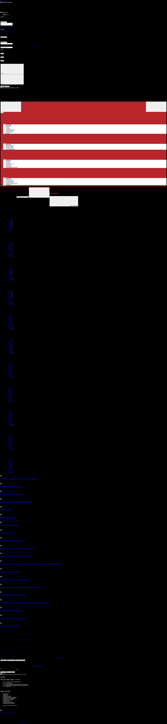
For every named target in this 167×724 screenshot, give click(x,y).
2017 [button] (7, 435)
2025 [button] (7, 242)
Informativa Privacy (7, 696)
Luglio (10, 226)
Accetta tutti (20, 660)
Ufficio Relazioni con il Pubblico (10, 697)
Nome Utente (15, 23)
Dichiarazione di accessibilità (9, 698)
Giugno (10, 225)
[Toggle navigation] (11, 107)
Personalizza (3, 660)
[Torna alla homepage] (83, 87)
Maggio (10, 223)
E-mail (14, 43)
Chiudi (2, 53)
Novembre (10, 231)
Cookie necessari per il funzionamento (9, 669)
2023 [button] (7, 290)
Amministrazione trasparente (9, 703)
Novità (51, 189)
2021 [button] (7, 338)
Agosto (10, 227)
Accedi (2, 16)
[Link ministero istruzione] (6, 2)
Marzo (10, 221)
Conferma (7, 86)
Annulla (2, 86)
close (2, 112)
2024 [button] (7, 266)
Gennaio (10, 219)
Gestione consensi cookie (8, 702)
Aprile (10, 222)
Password (15, 24)
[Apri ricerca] (156, 107)
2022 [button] (7, 314)
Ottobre (9, 229)
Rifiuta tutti (11, 660)
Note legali (5, 694)
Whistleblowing (6, 700)
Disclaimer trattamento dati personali (8, 712)
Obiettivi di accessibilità (8, 699)
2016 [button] (7, 459)
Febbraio (10, 220)
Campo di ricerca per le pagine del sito (8, 196)
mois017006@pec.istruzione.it (17, 685)
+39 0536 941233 (8, 683)
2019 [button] (7, 387)
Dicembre (10, 232)
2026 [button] (7, 218)
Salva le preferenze (10, 672)
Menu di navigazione (74, 205)
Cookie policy (6, 693)
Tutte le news (6, 208)
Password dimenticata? (5, 27)
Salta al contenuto (4, 1)
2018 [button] (7, 411)
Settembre (10, 228)
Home (51, 187)
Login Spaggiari (34, 46)
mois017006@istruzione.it (16, 684)
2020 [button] (7, 363)
